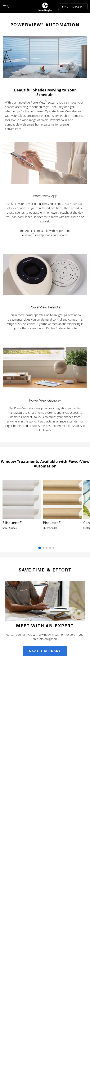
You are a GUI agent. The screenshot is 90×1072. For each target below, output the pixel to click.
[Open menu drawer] (5, 6)
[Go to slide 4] (50, 548)
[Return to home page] (45, 7)
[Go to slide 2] (43, 548)
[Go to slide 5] (53, 548)
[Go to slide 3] (47, 548)
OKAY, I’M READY (45, 651)
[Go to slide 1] (39, 548)
